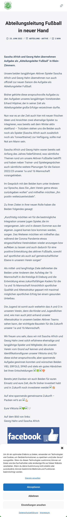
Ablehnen (33, 496)
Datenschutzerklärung (28, 512)
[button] (62, 448)
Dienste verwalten (32, 478)
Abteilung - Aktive (38, 38)
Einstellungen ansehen (33, 504)
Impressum (45, 512)
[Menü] (61, 5)
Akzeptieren (33, 487)
